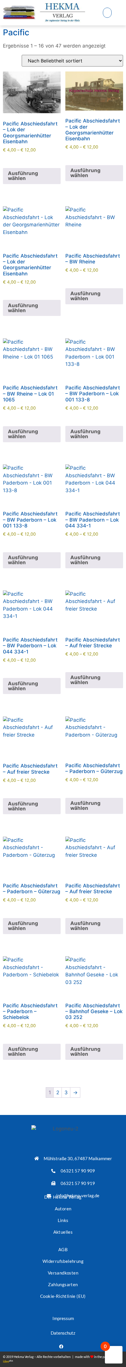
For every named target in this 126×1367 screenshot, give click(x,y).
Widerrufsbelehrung (63, 1261)
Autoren (63, 1208)
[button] (107, 13)
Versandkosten (63, 1272)
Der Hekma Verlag (62, 1197)
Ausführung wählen (23, 175)
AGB (63, 1249)
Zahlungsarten (63, 1284)
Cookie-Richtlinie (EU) (63, 1296)
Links (63, 1220)
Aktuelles (63, 1232)
